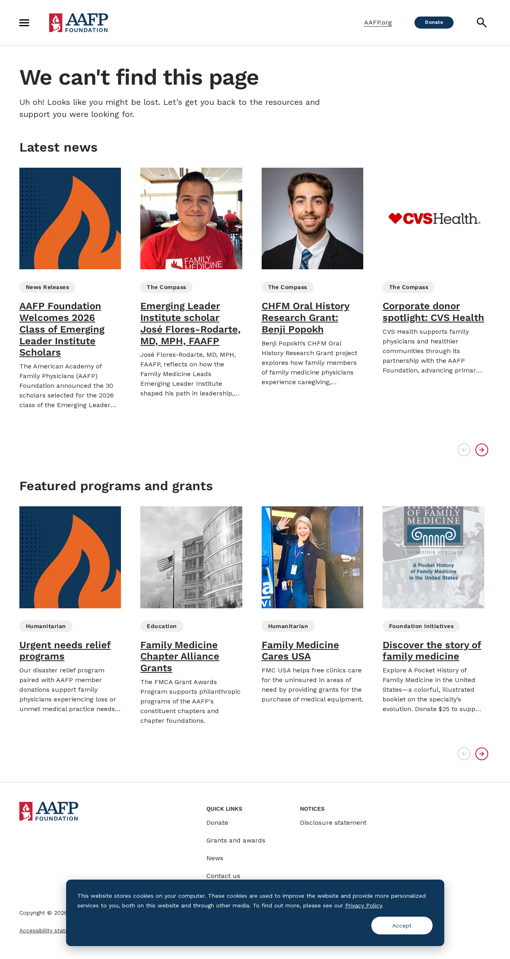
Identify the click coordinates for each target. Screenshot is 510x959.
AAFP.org (378, 22)
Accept (402, 925)
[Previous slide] (464, 450)
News (214, 858)
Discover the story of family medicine (432, 650)
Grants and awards (235, 840)
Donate (217, 822)
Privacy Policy (363, 905)
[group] (70, 289)
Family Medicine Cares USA (300, 650)
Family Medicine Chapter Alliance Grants (179, 656)
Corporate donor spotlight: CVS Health (433, 311)
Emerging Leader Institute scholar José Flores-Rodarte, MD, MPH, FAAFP (190, 323)
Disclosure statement (333, 822)
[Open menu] (24, 22)
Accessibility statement (51, 930)
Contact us (223, 876)
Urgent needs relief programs (65, 650)
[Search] (482, 22)
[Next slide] (482, 450)
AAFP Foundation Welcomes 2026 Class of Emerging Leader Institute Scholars (61, 329)
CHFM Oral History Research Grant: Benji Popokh (306, 317)
